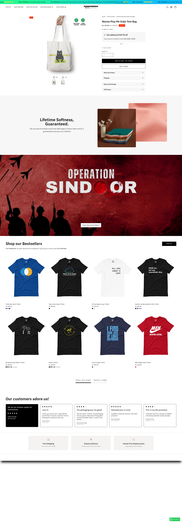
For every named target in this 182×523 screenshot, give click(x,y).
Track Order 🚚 (59, 478)
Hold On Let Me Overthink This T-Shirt (147, 304)
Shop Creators (59, 469)
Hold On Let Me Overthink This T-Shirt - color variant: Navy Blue (137, 308)
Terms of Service (34, 485)
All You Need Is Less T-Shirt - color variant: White (94, 308)
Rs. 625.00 (9, 306)
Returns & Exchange (110, 84)
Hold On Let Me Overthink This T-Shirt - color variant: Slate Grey (139, 308)
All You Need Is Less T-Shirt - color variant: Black (92, 308)
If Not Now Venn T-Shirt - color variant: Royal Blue (8, 308)
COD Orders (107, 89)
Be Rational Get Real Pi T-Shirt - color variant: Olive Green (11, 367)
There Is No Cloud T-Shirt (56, 304)
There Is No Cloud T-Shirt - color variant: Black (49, 308)
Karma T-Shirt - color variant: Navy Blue (51, 367)
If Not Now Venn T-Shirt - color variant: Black (9, 308)
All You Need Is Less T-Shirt (100, 304)
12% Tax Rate (111, 16)
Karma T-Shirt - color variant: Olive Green (54, 367)
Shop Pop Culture (60, 472)
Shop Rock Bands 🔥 (61, 475)
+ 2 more (15, 367)
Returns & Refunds (35, 475)
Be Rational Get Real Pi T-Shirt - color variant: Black (6, 367)
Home (103, 16)
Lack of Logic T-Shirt (98, 362)
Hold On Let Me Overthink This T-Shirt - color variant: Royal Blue (140, 308)
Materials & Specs (109, 72)
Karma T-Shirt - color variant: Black (49, 367)
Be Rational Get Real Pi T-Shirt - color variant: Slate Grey (9, 367)
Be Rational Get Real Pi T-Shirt (15, 362)
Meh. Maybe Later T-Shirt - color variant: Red (135, 367)
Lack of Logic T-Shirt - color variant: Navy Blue (92, 367)
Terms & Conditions (35, 478)
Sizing (30, 472)
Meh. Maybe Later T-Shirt (143, 362)
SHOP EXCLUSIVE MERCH (90, 225)
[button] (19, 7)
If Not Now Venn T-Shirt (13, 304)
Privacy (30, 481)
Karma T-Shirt (53, 362)
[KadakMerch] (91, 7)
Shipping (106, 78)
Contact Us (32, 469)
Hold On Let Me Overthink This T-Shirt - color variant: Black (135, 308)
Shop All (57, 466)
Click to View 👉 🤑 (121, 2)
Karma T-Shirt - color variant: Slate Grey (52, 367)
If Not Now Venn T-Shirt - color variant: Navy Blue (6, 308)
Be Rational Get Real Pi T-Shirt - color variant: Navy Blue (8, 367)
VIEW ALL (169, 244)
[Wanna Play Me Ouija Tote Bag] (53, 80)
